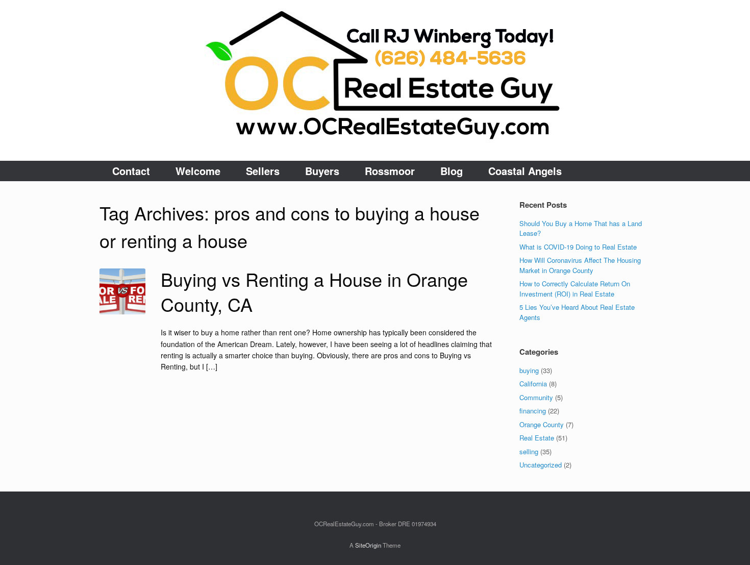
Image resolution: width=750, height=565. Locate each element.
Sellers (263, 170)
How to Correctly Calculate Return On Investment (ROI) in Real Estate (574, 289)
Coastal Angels (525, 170)
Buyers (322, 170)
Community (536, 397)
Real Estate (536, 438)
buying (529, 370)
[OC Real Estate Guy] (375, 80)
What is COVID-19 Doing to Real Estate (578, 247)
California (533, 383)
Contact (131, 170)
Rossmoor (390, 170)
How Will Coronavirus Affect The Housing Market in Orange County (580, 265)
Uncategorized (540, 465)
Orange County (541, 424)
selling (528, 451)
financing (532, 410)
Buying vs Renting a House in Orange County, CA (314, 291)
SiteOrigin (368, 545)
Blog (451, 170)
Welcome (198, 170)
